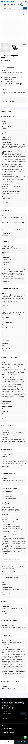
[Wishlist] (17, 4)
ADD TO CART (8, 742)
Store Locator (23, 1)
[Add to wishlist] (26, 14)
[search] (25, 8)
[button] (14, 116)
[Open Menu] (3, 4)
